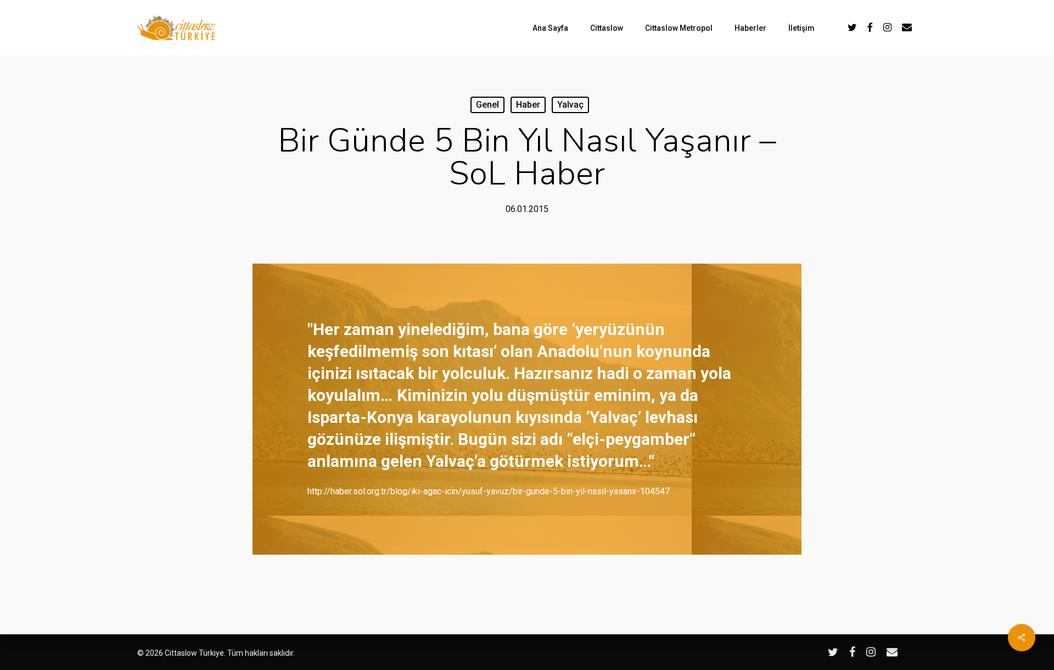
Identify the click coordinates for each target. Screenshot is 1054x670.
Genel (487, 104)
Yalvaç (570, 104)
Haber (528, 104)
